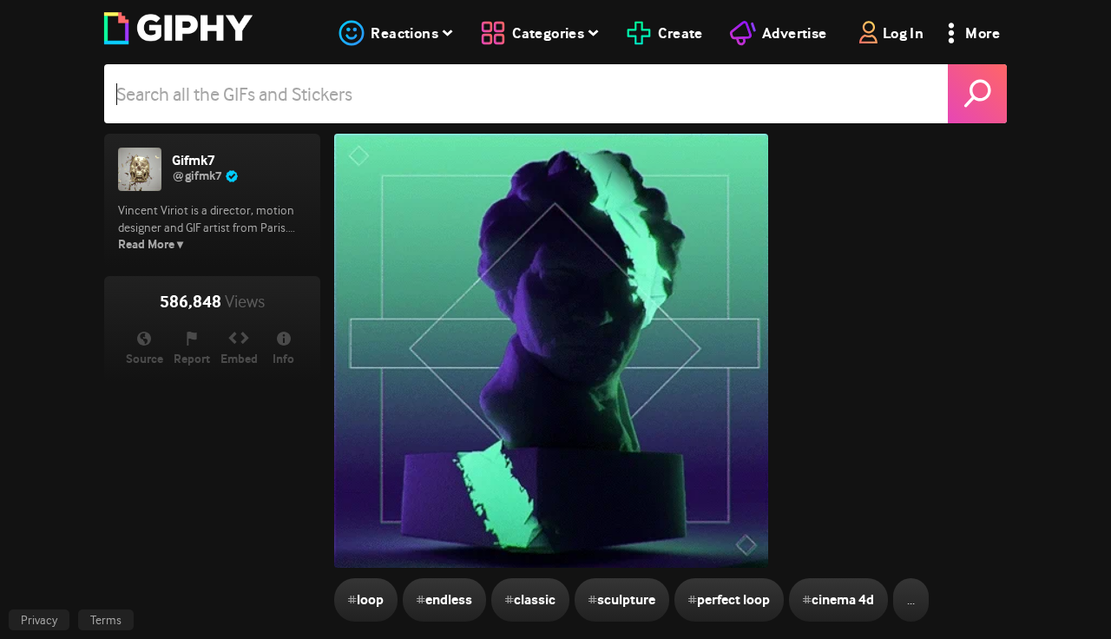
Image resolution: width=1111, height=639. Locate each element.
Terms (106, 620)
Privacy (39, 620)
